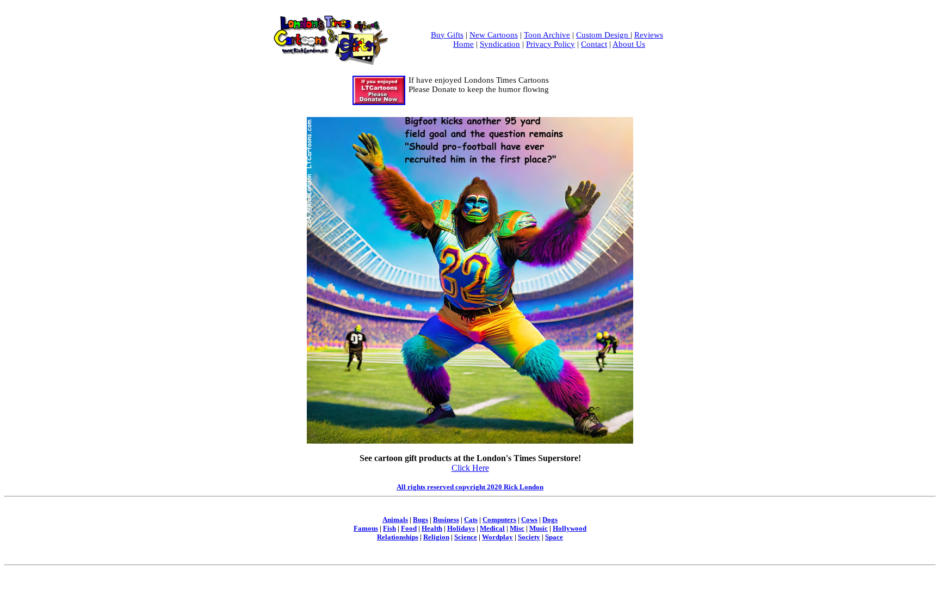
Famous (366, 528)
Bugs (420, 519)
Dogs (550, 519)
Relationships (397, 537)
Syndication (500, 44)
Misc (517, 528)
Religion (436, 537)
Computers (499, 519)
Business (446, 519)
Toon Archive (547, 34)
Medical (492, 528)
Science (465, 537)
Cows (529, 519)
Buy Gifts (447, 34)
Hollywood (569, 528)
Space (554, 537)
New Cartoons (493, 34)
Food (409, 528)
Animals (395, 519)
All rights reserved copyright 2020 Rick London (470, 487)
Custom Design (603, 34)
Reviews (648, 34)
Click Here (470, 467)
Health (432, 528)
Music (538, 528)
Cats (471, 519)
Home (463, 44)
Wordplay (497, 537)
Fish (389, 528)
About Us (629, 44)
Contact (594, 44)
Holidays (461, 528)
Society (529, 537)
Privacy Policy (550, 44)
